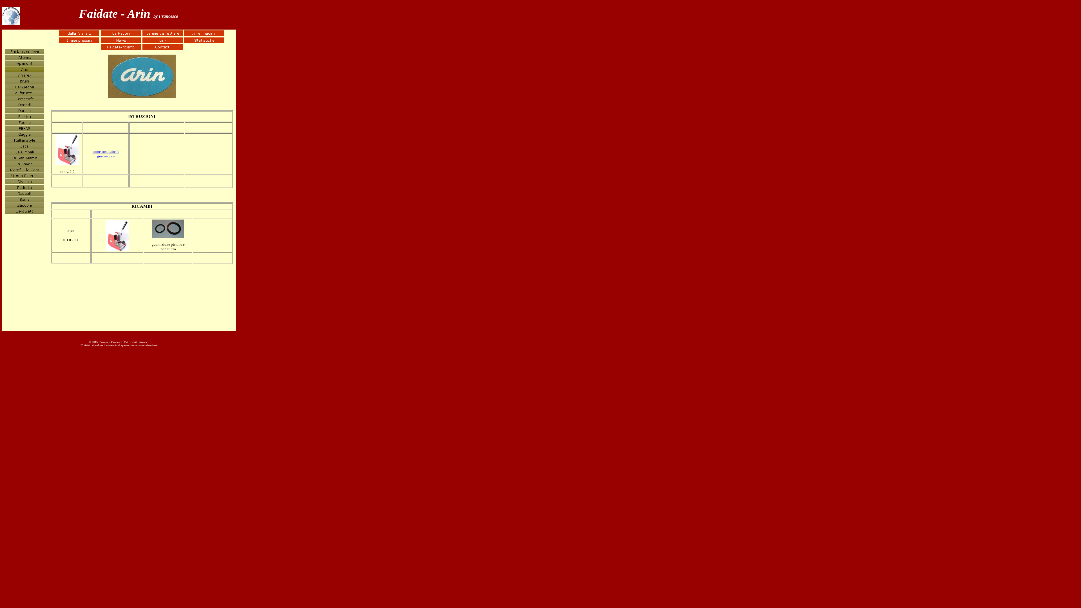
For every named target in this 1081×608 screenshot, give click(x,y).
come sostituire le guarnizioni (106, 153)
